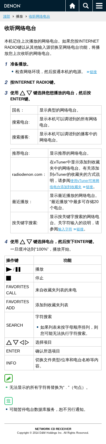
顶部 (6, 16)
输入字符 (71, 229)
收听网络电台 (39, 16)
